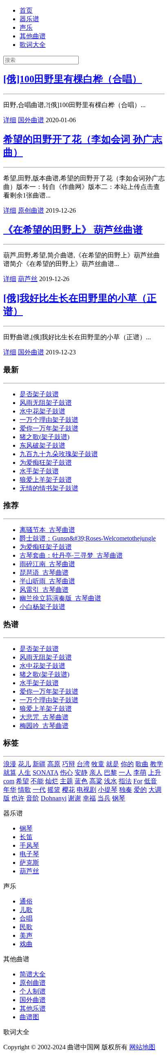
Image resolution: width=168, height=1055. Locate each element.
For (137, 781)
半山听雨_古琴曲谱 (47, 581)
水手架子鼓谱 (39, 471)
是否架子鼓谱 (39, 394)
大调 (154, 789)
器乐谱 (29, 18)
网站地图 (142, 1047)
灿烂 (51, 781)
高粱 (95, 781)
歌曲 (141, 763)
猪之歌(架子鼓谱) (44, 436)
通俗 (26, 901)
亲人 (95, 772)
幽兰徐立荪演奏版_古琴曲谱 (60, 598)
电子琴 (29, 854)
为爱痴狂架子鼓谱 (46, 462)
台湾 (83, 763)
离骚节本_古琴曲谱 (47, 529)
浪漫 (9, 763)
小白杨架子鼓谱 (42, 606)
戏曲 (26, 944)
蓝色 (81, 781)
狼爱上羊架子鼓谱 (46, 479)
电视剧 (86, 789)
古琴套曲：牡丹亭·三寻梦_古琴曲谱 (71, 555)
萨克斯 (29, 862)
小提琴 (107, 789)
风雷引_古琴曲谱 (44, 589)
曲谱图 (29, 1016)
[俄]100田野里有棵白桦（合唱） (72, 79)
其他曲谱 (33, 36)
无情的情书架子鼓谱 (49, 488)
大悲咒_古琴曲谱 (44, 717)
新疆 (39, 763)
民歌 (26, 926)
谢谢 (74, 798)
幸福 (89, 798)
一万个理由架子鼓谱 (49, 419)
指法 (125, 781)
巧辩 (68, 763)
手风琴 (29, 845)
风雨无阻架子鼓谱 (46, 402)
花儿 (24, 763)
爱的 (140, 789)
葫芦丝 (28, 278)
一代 (39, 789)
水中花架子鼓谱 (42, 411)
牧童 (97, 763)
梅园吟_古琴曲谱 (44, 725)
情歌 (24, 789)
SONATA (45, 772)
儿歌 (26, 909)
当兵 (104, 798)
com (8, 781)
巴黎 (110, 772)
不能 (37, 781)
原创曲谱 (31, 210)
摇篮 (53, 789)
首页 (26, 10)
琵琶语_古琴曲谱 (44, 572)
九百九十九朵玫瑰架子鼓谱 (59, 454)
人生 (24, 772)
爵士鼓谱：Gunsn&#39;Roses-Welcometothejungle (88, 538)
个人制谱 (33, 991)
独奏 (125, 789)
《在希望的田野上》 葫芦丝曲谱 (73, 229)
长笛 (26, 836)
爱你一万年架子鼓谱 (49, 428)
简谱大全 (33, 974)
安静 (81, 772)
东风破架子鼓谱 (42, 445)
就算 (9, 772)
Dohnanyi (53, 798)
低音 (150, 781)
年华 (9, 789)
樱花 (68, 789)
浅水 (110, 781)
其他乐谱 (33, 1008)
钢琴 (118, 798)
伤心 (66, 772)
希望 (22, 781)
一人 (125, 772)
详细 (9, 119)
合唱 (26, 918)
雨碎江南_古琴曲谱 (47, 563)
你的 (127, 763)
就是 (112, 763)
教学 (156, 763)
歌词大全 (33, 44)
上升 (154, 772)
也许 (17, 798)
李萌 (139, 772)
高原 (53, 763)
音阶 (32, 798)
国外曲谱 (31, 119)
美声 (26, 935)
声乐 (26, 27)
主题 (66, 781)
